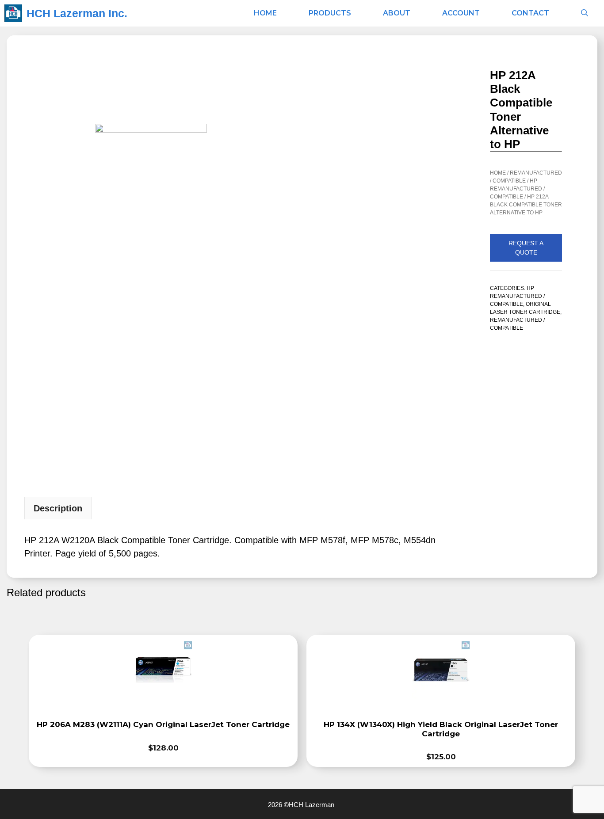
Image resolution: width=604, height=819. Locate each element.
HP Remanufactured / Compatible (517, 189)
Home (265, 13)
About (396, 13)
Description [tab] (58, 508)
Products (330, 13)
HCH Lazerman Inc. (77, 13)
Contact (530, 13)
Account (461, 13)
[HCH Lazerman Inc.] (13, 13)
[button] (584, 13)
